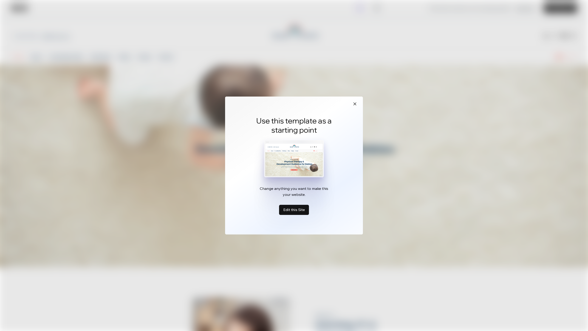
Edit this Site (294, 209)
